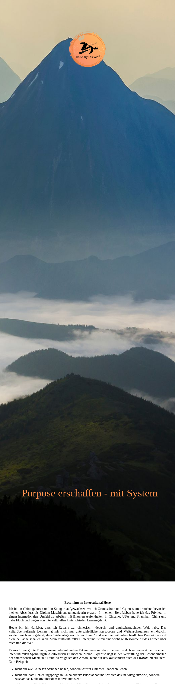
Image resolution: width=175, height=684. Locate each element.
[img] (87, 290)
